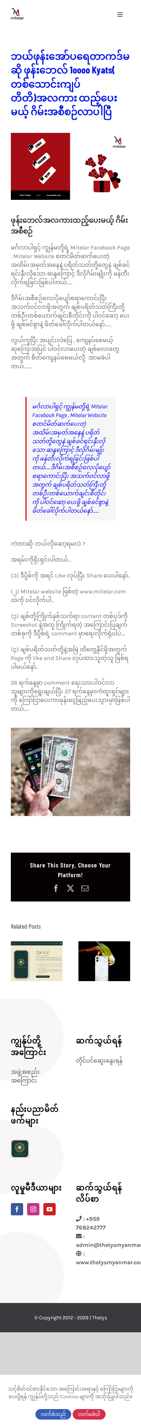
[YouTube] (49, 1209)
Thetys (99, 1318)
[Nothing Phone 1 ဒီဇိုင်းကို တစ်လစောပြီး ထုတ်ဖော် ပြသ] (104, 961)
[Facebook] (17, 1209)
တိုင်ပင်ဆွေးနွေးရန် (99, 1060)
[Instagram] (33, 1209)
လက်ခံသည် (53, 1414)
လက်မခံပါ (89, 1414)
